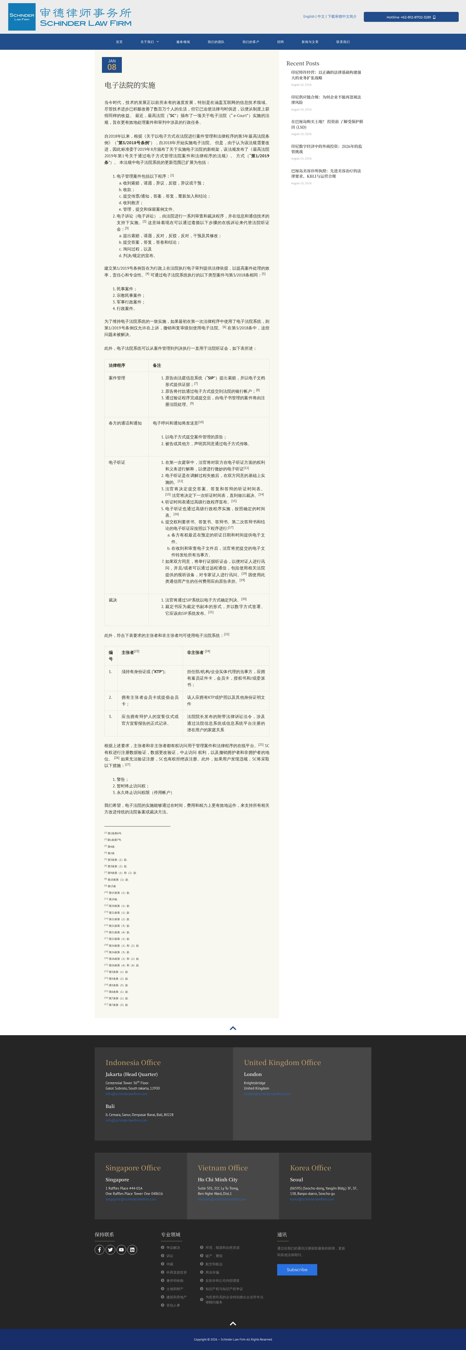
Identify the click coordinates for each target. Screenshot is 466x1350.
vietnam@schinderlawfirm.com (222, 1199)
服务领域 (183, 42)
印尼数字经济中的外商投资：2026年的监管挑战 (326, 148)
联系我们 (343, 42)
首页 (119, 42)
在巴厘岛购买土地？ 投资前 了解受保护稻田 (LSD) (327, 124)
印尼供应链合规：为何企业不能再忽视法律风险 (326, 99)
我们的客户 (250, 42)
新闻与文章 (310, 42)
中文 (321, 16)
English (309, 16)
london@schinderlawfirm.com (267, 1094)
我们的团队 (216, 42)
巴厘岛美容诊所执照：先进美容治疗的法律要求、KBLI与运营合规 (326, 173)
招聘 (280, 42)
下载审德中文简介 (343, 16)
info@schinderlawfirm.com (126, 1094)
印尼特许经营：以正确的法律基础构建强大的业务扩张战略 (326, 74)
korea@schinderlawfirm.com (312, 1199)
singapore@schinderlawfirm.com (131, 1199)
